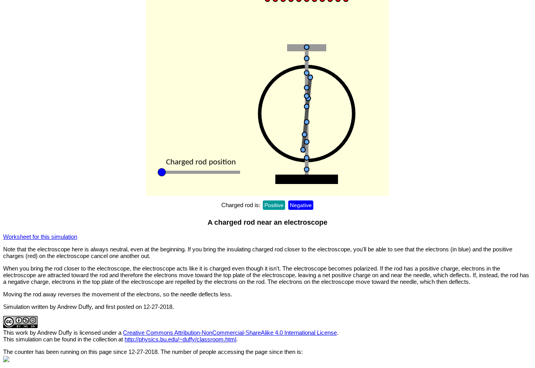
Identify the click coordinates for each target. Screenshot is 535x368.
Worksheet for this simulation (40, 236)
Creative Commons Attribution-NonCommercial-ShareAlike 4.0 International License (230, 332)
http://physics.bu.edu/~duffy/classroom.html (180, 339)
